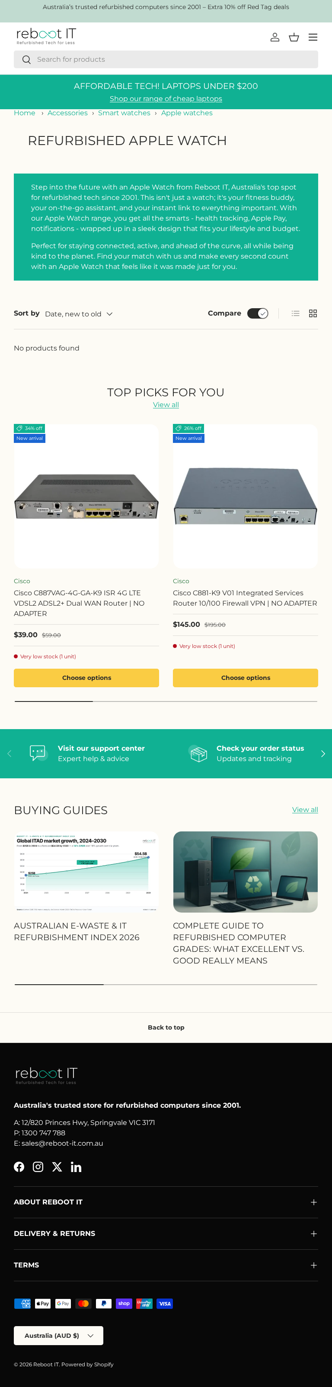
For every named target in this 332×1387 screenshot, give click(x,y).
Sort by (27, 313)
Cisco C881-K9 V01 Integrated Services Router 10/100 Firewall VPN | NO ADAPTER (245, 598)
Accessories (68, 113)
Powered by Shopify (87, 1364)
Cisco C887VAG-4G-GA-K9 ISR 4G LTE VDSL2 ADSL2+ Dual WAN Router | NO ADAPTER (79, 603)
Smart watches (124, 113)
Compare (224, 313)
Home (24, 113)
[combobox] (166, 59)
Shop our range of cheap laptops (166, 99)
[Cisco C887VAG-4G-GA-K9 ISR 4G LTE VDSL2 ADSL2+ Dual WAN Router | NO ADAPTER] (86, 496)
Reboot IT (46, 1364)
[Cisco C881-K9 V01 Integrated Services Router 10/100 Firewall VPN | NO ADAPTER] (245, 496)
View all (166, 405)
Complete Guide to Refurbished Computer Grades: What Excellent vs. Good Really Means (238, 943)
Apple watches (187, 113)
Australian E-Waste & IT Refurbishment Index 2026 (77, 931)
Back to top (166, 1027)
